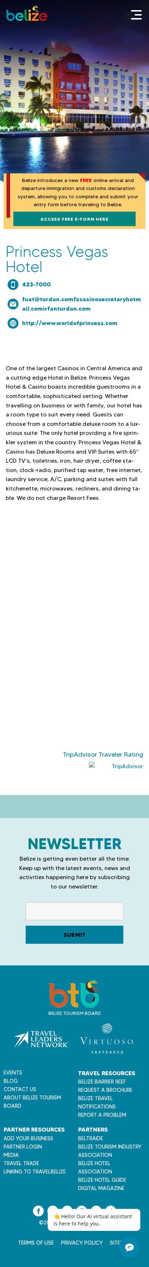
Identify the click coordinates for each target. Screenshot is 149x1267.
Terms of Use (36, 1243)
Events (13, 1072)
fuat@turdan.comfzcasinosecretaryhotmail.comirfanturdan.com (81, 303)
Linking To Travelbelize (35, 1171)
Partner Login (23, 1146)
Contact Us (20, 1089)
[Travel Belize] (73, 1003)
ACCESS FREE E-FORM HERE (74, 219)
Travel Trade (21, 1163)
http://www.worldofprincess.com (70, 323)
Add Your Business (28, 1138)
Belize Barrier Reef (102, 1081)
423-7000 (36, 284)
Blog (11, 1081)
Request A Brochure (105, 1090)
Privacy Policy (82, 1243)
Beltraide (90, 1138)
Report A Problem (102, 1115)
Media (11, 1155)
